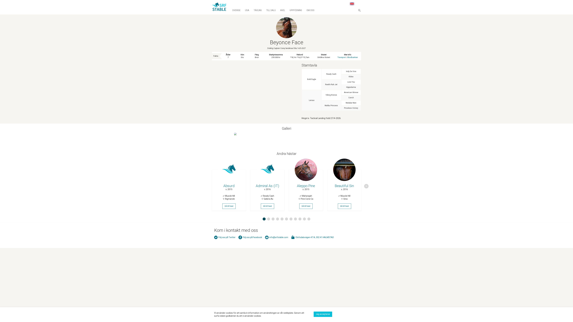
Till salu (271, 10)
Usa (247, 10)
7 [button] (291, 219)
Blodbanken (352, 57)
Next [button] (366, 186)
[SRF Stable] (219, 7)
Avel (282, 10)
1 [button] (264, 219)
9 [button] (300, 219)
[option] (229, 186)
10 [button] (305, 219)
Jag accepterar (323, 314)
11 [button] (309, 219)
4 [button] (277, 219)
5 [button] (282, 219)
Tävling (258, 10)
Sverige (236, 10)
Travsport (342, 57)
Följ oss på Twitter (226, 237)
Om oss (310, 10)
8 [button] (295, 219)
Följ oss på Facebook (252, 237)
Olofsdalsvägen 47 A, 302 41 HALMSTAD (314, 237)
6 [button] (286, 219)
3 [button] (273, 219)
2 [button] (268, 219)
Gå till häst (229, 206)
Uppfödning (296, 10)
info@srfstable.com (278, 237)
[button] (359, 10)
